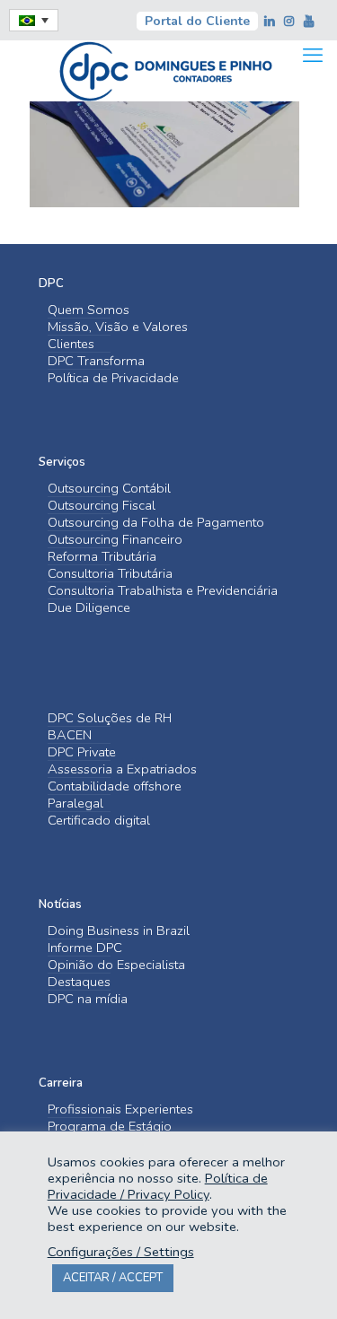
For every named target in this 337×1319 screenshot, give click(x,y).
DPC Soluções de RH (110, 718)
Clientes (71, 344)
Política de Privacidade (113, 378)
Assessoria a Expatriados (122, 769)
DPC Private (82, 752)
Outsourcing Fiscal (101, 505)
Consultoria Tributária (110, 573)
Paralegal (75, 803)
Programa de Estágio (110, 1126)
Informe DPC (85, 947)
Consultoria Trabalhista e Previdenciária (163, 590)
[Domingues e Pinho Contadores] (165, 69)
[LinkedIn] (270, 21)
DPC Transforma (96, 361)
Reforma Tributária (102, 556)
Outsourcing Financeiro (115, 539)
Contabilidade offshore (115, 786)
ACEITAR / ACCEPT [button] (113, 1278)
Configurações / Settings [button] (121, 1252)
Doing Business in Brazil (119, 930)
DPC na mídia (88, 999)
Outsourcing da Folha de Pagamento (156, 522)
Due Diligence (89, 607)
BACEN (70, 735)
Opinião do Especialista (116, 965)
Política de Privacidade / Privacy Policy (158, 1186)
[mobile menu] (312, 55)
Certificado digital (99, 820)
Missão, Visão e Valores (118, 327)
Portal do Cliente (197, 21)
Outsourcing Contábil (109, 488)
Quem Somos (88, 310)
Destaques (79, 982)
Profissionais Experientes (120, 1109)
